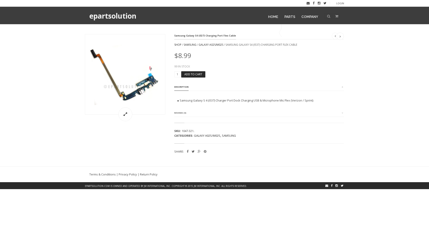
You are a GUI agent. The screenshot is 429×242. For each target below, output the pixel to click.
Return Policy (149, 174)
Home (273, 17)
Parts (289, 17)
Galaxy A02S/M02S (211, 45)
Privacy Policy (128, 174)
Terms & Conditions (102, 174)
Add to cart (193, 74)
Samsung (190, 45)
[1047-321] (125, 74)
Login (340, 3)
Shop (177, 45)
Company (309, 17)
